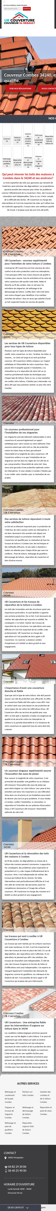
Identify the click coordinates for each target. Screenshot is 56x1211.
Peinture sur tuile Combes (27, 1093)
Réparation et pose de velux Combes (46, 1111)
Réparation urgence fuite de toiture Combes (28, 1128)
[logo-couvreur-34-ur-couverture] (20, 18)
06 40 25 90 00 (30, 2)
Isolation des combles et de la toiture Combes (45, 1097)
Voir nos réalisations (20, 89)
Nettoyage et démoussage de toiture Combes (27, 1113)
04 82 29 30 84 (12, 2)
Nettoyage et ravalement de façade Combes (10, 1097)
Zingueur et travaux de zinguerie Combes (10, 1113)
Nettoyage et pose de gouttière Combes (10, 1128)
